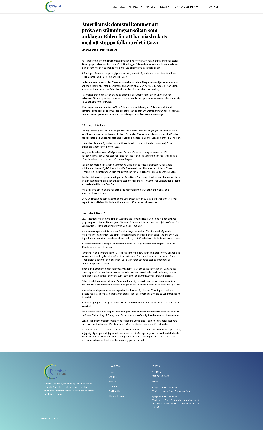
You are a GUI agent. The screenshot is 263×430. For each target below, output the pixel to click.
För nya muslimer (184, 6)
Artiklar (134, 6)
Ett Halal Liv (114, 391)
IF (203, 6)
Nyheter (151, 6)
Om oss (113, 376)
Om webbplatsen (117, 396)
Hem (111, 372)
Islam (163, 6)
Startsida (119, 6)
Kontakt (213, 6)
